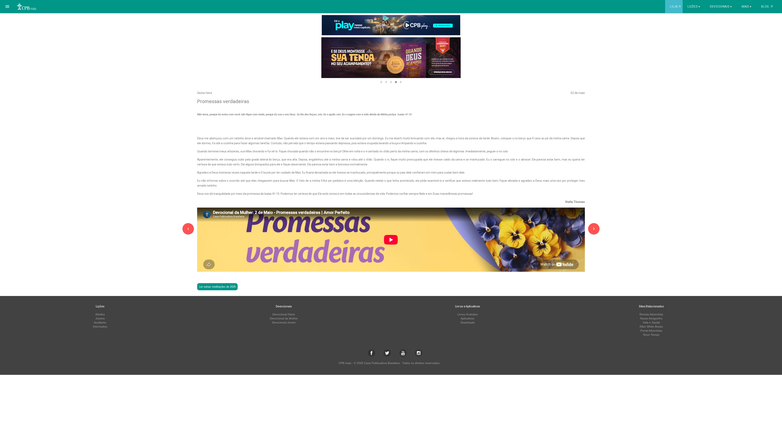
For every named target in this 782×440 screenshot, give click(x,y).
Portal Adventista (651, 330)
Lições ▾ (694, 6)
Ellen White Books (651, 326)
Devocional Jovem (284, 322)
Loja (675, 6)
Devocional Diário (283, 314)
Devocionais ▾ (721, 6)
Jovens (100, 318)
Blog (767, 6)
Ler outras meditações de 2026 (217, 286)
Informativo (100, 326)
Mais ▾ (746, 6)
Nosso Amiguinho (651, 318)
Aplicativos (467, 318)
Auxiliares (100, 322)
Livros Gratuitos (467, 314)
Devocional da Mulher (284, 318)
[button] (7, 6)
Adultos (100, 314)
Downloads (467, 322)
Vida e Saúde (651, 322)
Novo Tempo (651, 334)
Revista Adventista (651, 314)
